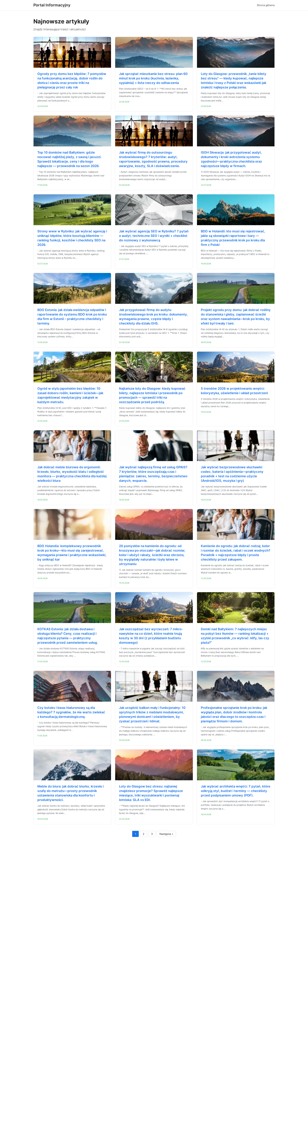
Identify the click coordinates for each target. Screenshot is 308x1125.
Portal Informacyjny (51, 5)
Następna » (166, 833)
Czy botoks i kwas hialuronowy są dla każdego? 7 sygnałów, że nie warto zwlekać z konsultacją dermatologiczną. (71, 712)
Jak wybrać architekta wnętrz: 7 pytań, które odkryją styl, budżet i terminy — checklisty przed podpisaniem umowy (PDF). (235, 790)
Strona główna (266, 5)
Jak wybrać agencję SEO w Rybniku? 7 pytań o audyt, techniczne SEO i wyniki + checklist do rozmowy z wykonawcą (153, 235)
